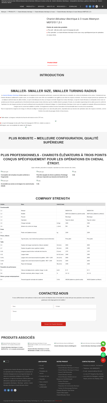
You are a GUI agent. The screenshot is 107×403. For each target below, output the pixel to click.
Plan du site (59, 400)
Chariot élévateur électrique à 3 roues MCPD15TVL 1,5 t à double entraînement (12, 348)
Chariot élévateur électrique (25, 11)
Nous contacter (43, 382)
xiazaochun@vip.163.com (95, 371)
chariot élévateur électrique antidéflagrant (93, 346)
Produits (41, 368)
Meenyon (3, 11)
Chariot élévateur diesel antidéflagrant (65, 346)
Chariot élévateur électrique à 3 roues (45, 11)
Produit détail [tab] (52, 62)
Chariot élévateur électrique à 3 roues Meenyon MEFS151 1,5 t (74, 11)
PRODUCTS (12, 11)
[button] (80, 6)
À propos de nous (44, 376)
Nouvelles (42, 379)
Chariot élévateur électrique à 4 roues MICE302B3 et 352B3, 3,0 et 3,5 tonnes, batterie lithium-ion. (39, 349)
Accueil (41, 365)
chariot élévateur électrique (11, 95)
